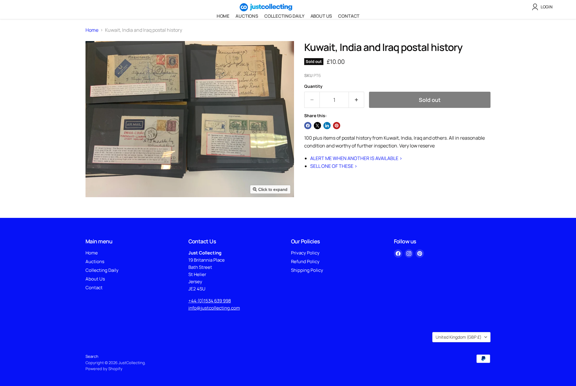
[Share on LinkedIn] (327, 125)
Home (223, 16)
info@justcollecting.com (214, 308)
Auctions (247, 16)
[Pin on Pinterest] (336, 125)
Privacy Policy (305, 253)
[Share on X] (317, 125)
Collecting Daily (284, 16)
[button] (543, 6)
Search (92, 356)
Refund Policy (305, 261)
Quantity (313, 86)
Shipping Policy (307, 270)
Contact (348, 16)
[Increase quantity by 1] (356, 100)
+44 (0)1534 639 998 (209, 301)
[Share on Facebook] (307, 125)
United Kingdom (459, 337)
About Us (321, 16)
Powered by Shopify (104, 368)
